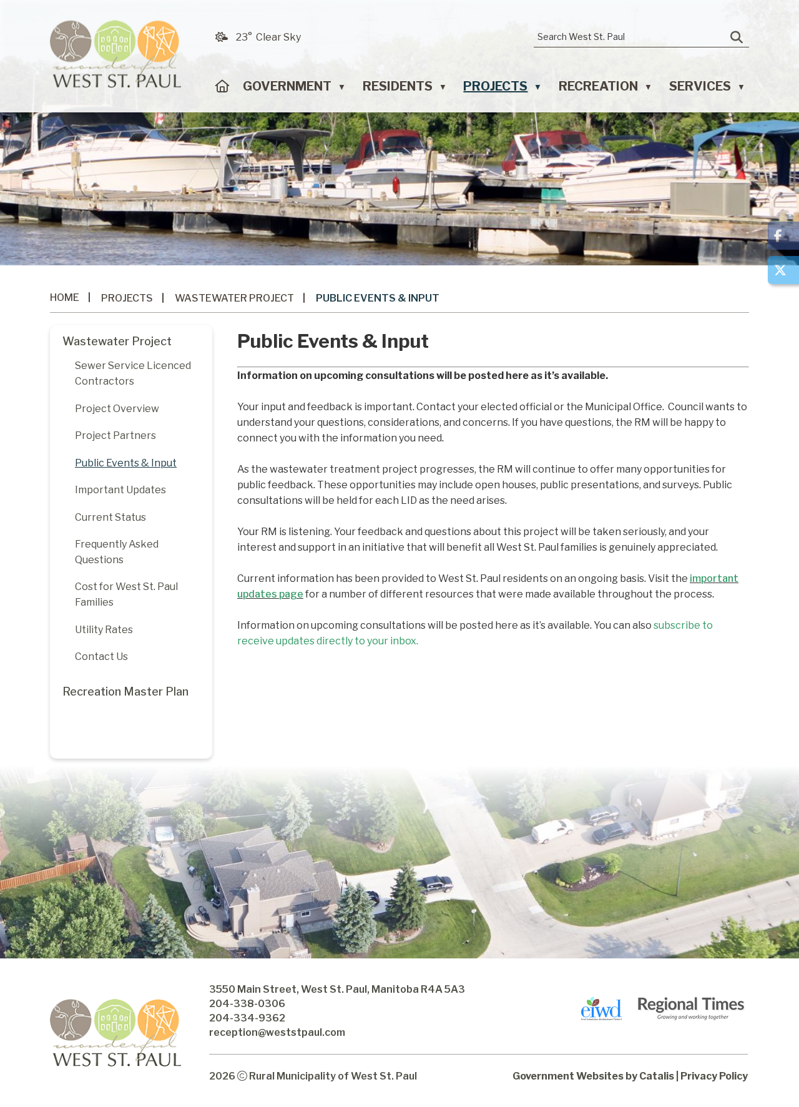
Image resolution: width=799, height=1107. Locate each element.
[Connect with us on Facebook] (783, 236)
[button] (736, 37)
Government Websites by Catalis (593, 1076)
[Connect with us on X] (783, 270)
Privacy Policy (714, 1076)
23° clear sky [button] (268, 37)
